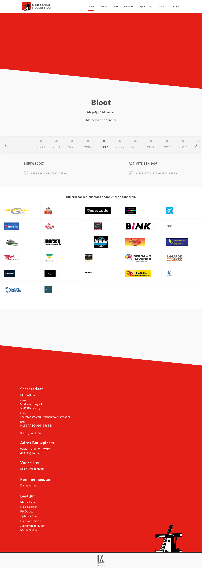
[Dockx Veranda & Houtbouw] (60, 242)
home (91, 6)
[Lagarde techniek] (182, 258)
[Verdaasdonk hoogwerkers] (182, 242)
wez (116, 6)
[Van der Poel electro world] (20, 226)
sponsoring (146, 6)
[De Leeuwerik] (20, 273)
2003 (41, 147)
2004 (56, 147)
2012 (183, 147)
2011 (167, 147)
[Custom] (20, 289)
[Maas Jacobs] (101, 210)
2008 (120, 147)
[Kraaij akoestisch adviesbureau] (20, 258)
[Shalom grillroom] (60, 226)
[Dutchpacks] (182, 273)
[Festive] (60, 289)
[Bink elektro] (141, 226)
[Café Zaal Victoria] (141, 242)
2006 (88, 147)
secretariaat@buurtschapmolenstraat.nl (45, 417)
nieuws (103, 6)
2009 (135, 147)
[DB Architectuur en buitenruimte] (182, 226)
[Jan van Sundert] (101, 226)
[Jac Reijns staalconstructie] (141, 273)
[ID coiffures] (60, 273)
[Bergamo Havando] (141, 258)
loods (161, 6)
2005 (72, 147)
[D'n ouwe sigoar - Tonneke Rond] (60, 210)
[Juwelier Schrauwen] (101, 273)
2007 (104, 147)
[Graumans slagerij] (101, 258)
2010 (151, 147)
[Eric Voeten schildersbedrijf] (141, 210)
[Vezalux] (60, 258)
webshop (129, 6)
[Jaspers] (20, 210)
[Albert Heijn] (182, 210)
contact (175, 6)
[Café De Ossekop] (20, 242)
